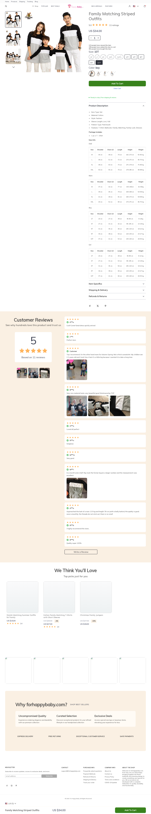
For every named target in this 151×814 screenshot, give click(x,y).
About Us (108, 771)
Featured (108, 6)
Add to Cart (130, 810)
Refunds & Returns (89, 777)
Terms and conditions (112, 780)
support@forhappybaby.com (70, 771)
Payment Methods (89, 774)
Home (7, 1)
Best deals (55, 6)
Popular (44, 6)
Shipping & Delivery (89, 780)
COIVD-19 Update (111, 782)
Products (14, 1)
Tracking (30, 1)
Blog (36, 1)
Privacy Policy (109, 777)
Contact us (108, 774)
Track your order (89, 782)
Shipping (22, 1)
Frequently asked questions (92, 771)
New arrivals (96, 6)
